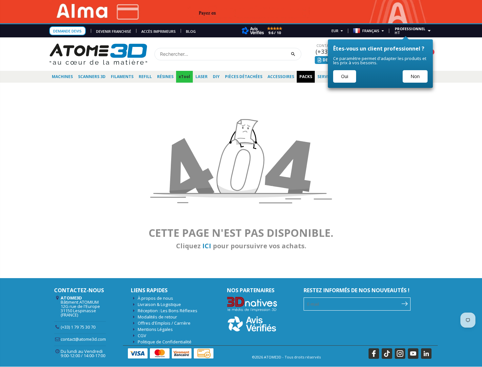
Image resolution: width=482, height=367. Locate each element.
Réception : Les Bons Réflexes (167, 311)
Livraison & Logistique (159, 304)
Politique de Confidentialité (164, 342)
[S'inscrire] (404, 303)
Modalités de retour (157, 317)
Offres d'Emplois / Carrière (164, 323)
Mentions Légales (155, 329)
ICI (206, 245)
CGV (142, 335)
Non (415, 76)
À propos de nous (155, 298)
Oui (344, 76)
